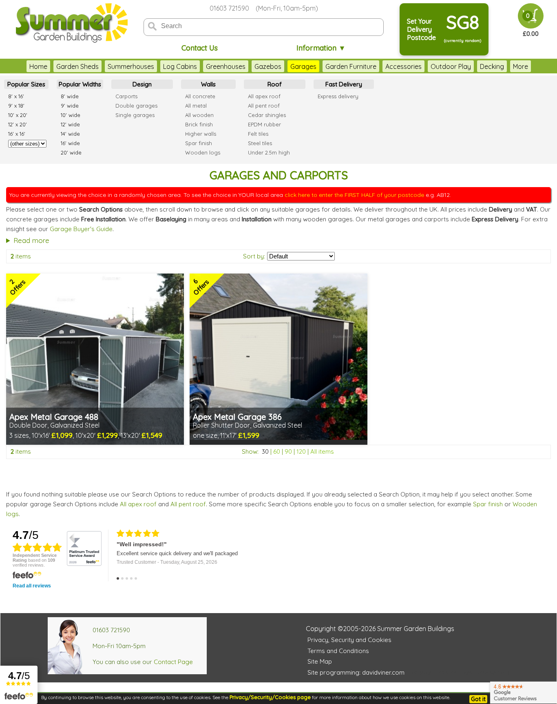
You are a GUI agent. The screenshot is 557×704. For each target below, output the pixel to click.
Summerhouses (131, 66)
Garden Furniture (350, 66)
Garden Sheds (77, 66)
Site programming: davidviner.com (355, 672)
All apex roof (138, 504)
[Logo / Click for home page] (70, 23)
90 (288, 451)
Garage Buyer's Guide (81, 229)
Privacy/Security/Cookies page (270, 697)
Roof (274, 84)
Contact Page (173, 662)
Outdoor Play (451, 66)
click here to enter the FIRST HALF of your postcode (354, 195)
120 (301, 451)
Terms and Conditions (338, 651)
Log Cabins (180, 66)
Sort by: (254, 256)
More (520, 66)
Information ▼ (321, 48)
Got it (478, 699)
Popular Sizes (26, 84)
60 (276, 451)
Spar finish (488, 504)
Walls (208, 84)
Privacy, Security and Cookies (349, 640)
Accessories (403, 66)
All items (322, 451)
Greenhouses (225, 66)
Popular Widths (80, 84)
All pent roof (188, 504)
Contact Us (199, 48)
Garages (303, 66)
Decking (492, 66)
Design (142, 84)
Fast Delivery (343, 84)
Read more (31, 240)
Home (38, 66)
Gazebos (267, 66)
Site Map (319, 661)
